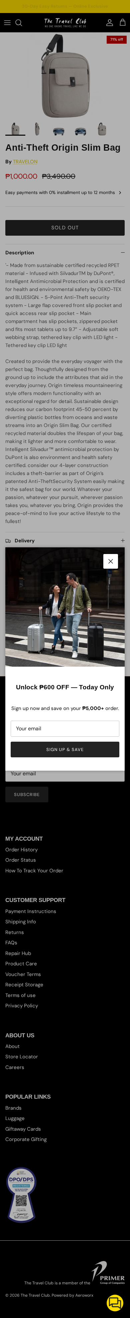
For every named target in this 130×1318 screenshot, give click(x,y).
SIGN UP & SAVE (65, 749)
